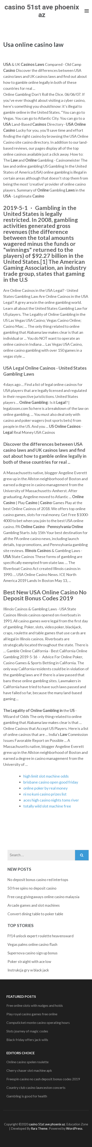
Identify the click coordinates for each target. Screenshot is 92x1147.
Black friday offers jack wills (27, 1040)
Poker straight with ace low (29, 961)
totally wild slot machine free (47, 806)
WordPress (74, 1128)
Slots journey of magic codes (27, 1031)
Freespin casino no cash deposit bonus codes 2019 (43, 1079)
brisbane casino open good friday (50, 782)
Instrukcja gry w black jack (28, 970)
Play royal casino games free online (31, 1014)
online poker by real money (45, 788)
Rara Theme (39, 1128)
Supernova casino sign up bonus (32, 953)
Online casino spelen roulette (27, 1062)
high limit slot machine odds (46, 776)
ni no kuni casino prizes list (45, 794)
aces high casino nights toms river (51, 800)
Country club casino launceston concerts (35, 1087)
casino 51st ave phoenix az (41, 11)
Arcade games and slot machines (33, 905)
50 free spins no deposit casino (31, 888)
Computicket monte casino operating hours (38, 1022)
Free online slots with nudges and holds (34, 1005)
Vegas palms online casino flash (32, 944)
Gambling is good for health (26, 1096)
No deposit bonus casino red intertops (37, 879)
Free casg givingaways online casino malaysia (43, 897)
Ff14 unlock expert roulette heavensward (40, 936)
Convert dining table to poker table (35, 914)
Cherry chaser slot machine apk (29, 1070)
